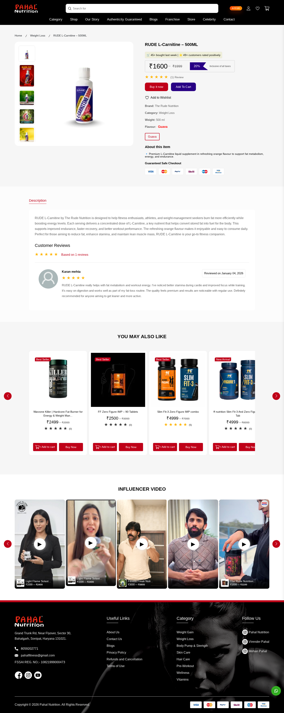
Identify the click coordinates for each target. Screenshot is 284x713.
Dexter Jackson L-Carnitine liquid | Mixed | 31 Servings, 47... (238, 413)
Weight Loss (185, 639)
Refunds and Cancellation (124, 659)
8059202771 (29, 648)
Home (18, 35)
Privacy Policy (116, 652)
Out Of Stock (238, 448)
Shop (73, 19)
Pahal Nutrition (258, 632)
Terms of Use (116, 666)
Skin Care (183, 652)
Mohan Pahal (257, 651)
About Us (113, 632)
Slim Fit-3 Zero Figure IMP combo (118, 411)
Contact (229, 19)
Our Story (92, 19)
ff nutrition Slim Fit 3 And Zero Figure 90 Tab (178, 413)
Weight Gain (185, 632)
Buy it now (156, 86)
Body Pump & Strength (192, 645)
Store (191, 19)
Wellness (183, 672)
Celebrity (209, 19)
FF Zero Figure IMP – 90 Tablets (58, 411)
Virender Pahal (258, 641)
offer (236, 8)
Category (55, 19)
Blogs (154, 19)
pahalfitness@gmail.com (37, 655)
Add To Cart (183, 86)
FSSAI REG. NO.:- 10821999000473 (40, 662)
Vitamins (183, 679)
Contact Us (114, 639)
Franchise (172, 19)
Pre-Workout (185, 666)
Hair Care (183, 659)
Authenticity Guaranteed (124, 19)
